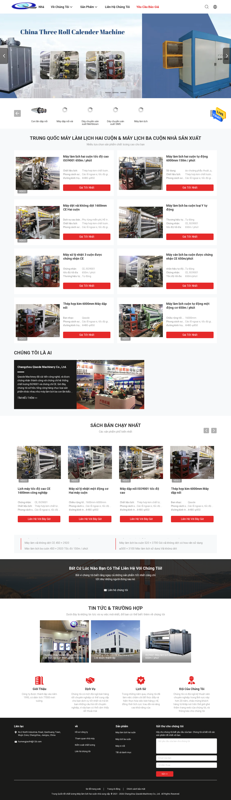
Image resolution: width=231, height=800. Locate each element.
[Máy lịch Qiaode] (110, 384)
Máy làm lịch (141, 121)
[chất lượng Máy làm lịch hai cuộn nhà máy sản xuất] (115, 56)
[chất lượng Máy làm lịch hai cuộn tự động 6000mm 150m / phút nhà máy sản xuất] (141, 173)
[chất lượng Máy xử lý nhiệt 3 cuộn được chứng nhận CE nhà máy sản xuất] (38, 271)
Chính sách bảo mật (136, 789)
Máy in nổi (120, 746)
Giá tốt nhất (86, 187)
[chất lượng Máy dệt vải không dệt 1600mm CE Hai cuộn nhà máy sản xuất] (38, 222)
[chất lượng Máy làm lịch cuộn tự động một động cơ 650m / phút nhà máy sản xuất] (141, 320)
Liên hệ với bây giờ (39, 519)
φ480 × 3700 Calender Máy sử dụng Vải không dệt (149, 546)
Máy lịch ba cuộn (123, 739)
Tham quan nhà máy (85, 738)
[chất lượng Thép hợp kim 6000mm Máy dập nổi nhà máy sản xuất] (38, 320)
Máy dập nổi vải (65, 121)
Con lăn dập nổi (39, 121)
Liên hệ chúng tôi (82, 751)
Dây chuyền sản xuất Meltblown (90, 122)
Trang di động (113, 789)
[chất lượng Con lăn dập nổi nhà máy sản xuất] (39, 109)
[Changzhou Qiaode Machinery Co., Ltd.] (24, 5)
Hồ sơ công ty (81, 732)
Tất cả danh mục (123, 752)
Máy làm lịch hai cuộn (126, 732)
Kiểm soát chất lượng (85, 745)
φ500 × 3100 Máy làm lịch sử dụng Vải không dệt (148, 541)
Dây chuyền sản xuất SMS (115, 122)
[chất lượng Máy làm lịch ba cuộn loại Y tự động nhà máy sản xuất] (141, 222)
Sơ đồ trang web (93, 789)
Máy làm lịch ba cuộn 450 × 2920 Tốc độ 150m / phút (56, 541)
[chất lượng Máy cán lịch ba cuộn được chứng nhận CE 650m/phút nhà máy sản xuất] (141, 271)
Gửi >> (165, 774)
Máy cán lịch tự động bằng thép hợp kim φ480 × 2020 (56, 546)
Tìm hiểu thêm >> (27, 398)
